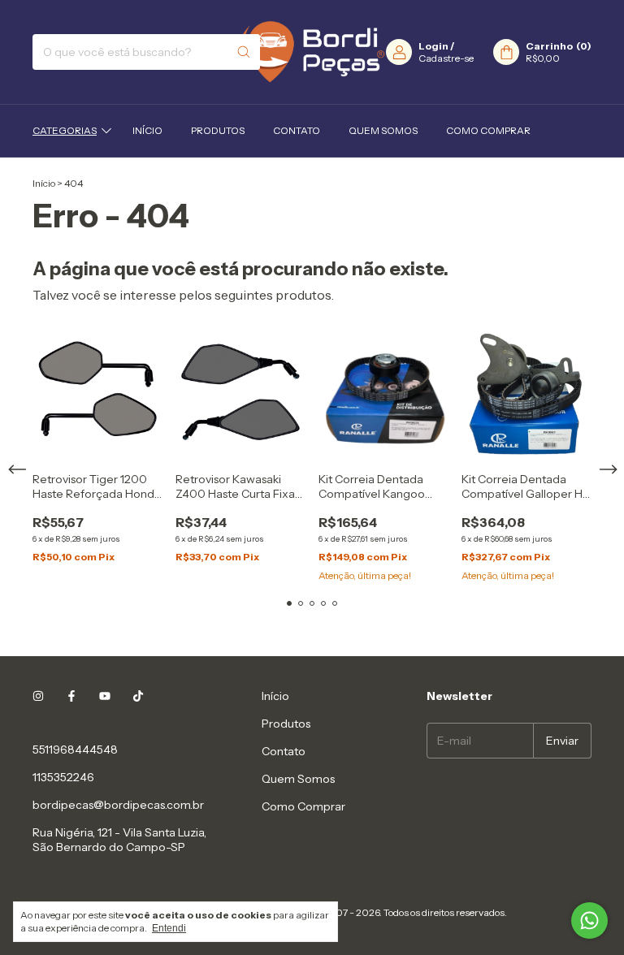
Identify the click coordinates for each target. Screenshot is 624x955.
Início (147, 130)
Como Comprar (488, 130)
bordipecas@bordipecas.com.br (118, 804)
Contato (296, 130)
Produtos (218, 130)
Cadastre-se (446, 58)
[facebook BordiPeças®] (71, 696)
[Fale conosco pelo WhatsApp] (589, 920)
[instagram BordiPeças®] (38, 696)
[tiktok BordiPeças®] (138, 696)
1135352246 (63, 777)
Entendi (169, 928)
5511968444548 (75, 749)
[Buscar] (244, 52)
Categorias (64, 130)
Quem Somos (383, 130)
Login (433, 46)
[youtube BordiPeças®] (104, 696)
